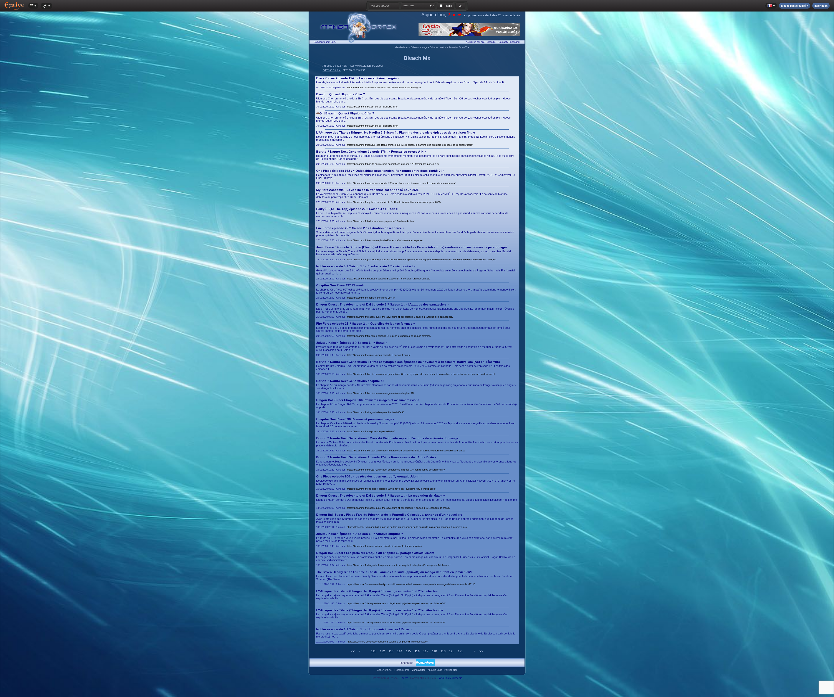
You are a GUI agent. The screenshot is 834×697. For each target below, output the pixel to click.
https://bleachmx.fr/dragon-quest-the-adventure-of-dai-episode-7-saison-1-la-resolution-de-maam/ (398, 508)
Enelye (404, 678)
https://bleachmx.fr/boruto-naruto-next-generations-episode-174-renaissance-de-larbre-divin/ (396, 469)
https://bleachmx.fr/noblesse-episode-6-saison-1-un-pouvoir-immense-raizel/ (387, 641)
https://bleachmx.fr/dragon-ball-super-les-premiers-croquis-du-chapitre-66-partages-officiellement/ (398, 565)
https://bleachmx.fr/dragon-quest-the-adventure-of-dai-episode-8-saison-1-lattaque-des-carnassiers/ (400, 316)
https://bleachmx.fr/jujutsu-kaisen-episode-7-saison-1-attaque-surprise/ (384, 546)
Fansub (453, 47)
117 (425, 651)
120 (451, 651)
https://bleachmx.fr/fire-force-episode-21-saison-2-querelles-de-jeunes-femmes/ (389, 336)
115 (408, 651)
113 (391, 651)
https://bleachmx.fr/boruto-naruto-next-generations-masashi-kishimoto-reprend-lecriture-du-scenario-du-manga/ (406, 450)
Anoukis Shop (435, 670)
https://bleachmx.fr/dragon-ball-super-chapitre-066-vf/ (375, 412)
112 (382, 651)
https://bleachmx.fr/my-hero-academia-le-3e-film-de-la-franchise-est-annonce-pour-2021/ (394, 202)
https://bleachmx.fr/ (354, 70)
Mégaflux (491, 42)
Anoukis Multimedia (450, 678)
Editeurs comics (438, 47)
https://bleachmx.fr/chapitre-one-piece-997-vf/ (371, 297)
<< (353, 651)
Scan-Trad (464, 47)
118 (434, 651)
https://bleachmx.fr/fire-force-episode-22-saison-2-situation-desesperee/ (385, 240)
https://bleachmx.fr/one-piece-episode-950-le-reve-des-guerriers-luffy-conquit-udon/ (391, 488)
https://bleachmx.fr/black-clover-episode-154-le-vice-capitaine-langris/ (384, 87)
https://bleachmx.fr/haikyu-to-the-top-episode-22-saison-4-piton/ (380, 221)
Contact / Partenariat (509, 42)
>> (481, 651)
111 (373, 651)
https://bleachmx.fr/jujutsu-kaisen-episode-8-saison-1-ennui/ (378, 355)
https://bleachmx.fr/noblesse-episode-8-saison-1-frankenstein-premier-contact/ (388, 278)
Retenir (447, 5)
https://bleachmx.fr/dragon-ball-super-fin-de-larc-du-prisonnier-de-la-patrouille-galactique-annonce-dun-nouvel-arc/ (407, 527)
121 (460, 651)
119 (443, 651)
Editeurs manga (419, 47)
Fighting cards (401, 670)
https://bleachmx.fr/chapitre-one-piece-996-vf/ (371, 431)
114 (399, 651)
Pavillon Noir (450, 670)
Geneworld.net (384, 670)
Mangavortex (418, 670)
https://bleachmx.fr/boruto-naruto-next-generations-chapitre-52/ (380, 393)
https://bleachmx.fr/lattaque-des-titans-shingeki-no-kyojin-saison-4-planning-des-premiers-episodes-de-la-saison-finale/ (410, 145)
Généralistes (402, 47)
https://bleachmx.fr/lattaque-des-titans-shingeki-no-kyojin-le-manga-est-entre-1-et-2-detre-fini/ (396, 603)
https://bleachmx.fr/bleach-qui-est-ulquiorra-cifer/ (372, 106)
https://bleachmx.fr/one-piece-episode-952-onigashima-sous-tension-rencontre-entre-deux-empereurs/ (401, 183)
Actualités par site (475, 42)
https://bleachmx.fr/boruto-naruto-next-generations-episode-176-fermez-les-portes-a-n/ (393, 164)
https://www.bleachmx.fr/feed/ (366, 65)
